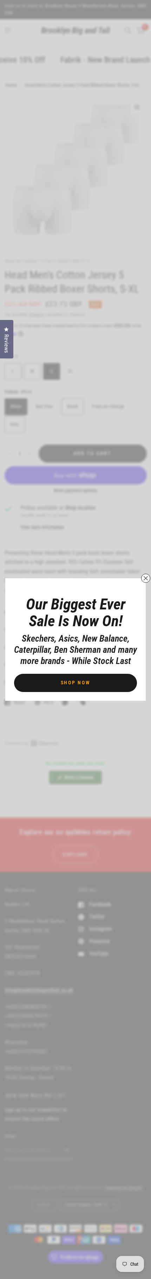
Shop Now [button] (76, 682)
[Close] (145, 578)
